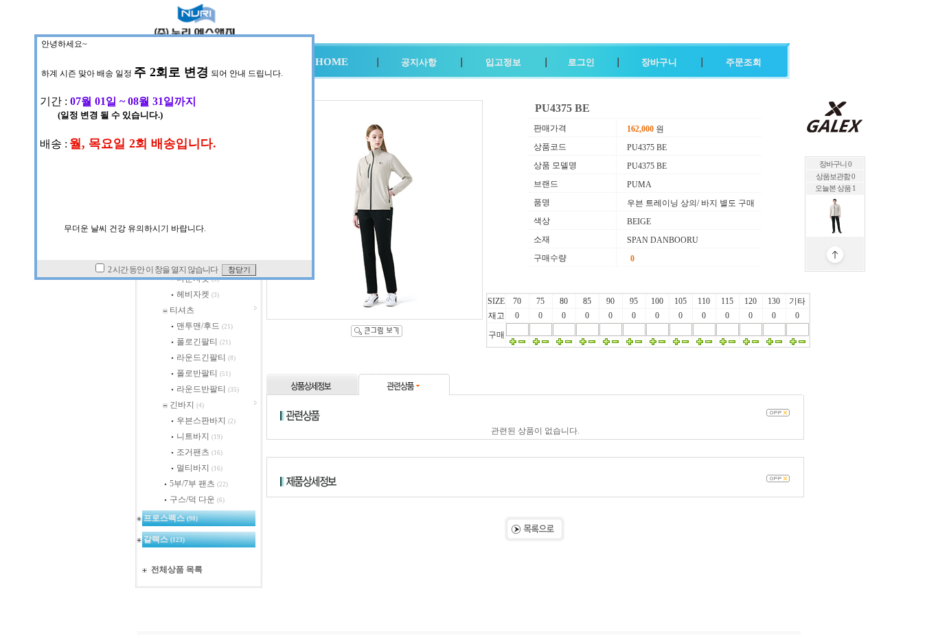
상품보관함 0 (835, 176)
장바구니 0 (835, 164)
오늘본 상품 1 (835, 188)
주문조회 (744, 62)
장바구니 (659, 62)
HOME (331, 61)
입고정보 (503, 62)
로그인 (581, 62)
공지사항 (419, 62)
